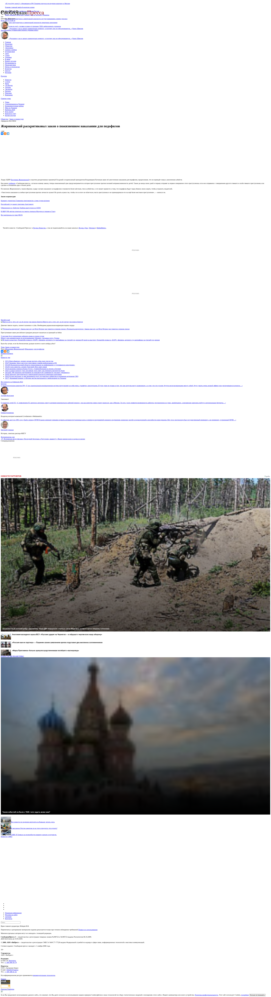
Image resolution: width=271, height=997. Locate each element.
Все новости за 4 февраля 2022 (12, 382)
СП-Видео (9, 85)
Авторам (8, 917)
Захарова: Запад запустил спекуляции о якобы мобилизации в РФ (31, 363)
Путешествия (10, 52)
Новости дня (5, 357)
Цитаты (8, 91)
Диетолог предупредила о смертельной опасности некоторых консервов (33, 374)
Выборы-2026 (10, 110)
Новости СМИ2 (6, 836)
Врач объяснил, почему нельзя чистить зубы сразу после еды (29, 361)
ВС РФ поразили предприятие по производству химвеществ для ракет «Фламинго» (37, 372)
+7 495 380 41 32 (11, 972)
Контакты (8, 919)
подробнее (245, 995)
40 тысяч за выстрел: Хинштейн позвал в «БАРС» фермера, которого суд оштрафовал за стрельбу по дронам (120, 340)
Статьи (7, 82)
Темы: (7, 102)
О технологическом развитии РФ (13, 386)
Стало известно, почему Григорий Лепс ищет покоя (26, 367)
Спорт (7, 55)
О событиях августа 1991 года (12, 420)
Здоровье (8, 57)
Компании (9, 95)
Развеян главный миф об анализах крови (20, 7)
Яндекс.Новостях (39, 228)
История (8, 72)
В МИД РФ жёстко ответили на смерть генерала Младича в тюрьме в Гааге (28, 211)
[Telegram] (8, 133)
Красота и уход (10, 113)
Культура (8, 69)
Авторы (8, 87)
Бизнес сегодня (10, 61)
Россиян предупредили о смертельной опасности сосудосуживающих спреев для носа (36, 19)
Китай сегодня (10, 115)
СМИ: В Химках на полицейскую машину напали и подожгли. (34, 835)
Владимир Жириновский (20, 180)
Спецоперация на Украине (14, 104)
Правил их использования (87, 930)
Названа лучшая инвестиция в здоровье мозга (21, 30)
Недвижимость (10, 63)
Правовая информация (13, 913)
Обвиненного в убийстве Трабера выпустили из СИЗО (21, 208)
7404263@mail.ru (12, 970)
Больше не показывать (257, 995)
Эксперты (8, 89)
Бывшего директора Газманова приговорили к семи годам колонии (25, 201)
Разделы (4, 76)
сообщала (11, 183)
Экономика (9, 48)
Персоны (8, 93)
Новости (8, 80)
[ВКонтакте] (2, 133)
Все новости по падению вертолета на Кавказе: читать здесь (33, 822)
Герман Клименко (7, 413)
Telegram (92, 228)
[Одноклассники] (5, 133)
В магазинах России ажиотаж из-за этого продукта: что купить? (34, 828)
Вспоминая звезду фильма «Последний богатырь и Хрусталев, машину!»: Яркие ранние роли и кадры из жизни (44, 439)
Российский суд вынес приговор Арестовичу (17, 204)
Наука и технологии (12, 67)
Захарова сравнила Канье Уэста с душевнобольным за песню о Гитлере (33, 369)
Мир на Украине (11, 108)
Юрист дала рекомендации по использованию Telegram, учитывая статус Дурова (30, 338)
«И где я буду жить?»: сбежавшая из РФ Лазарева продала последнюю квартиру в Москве (37, 3)
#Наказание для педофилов (34, 349)
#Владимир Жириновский (14, 349)
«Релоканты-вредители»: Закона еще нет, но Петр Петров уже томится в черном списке (98, 329)
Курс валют (9, 112)
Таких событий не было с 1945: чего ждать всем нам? (26, 812)
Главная (8, 42)
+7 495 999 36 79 (11, 962)
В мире (7, 59)
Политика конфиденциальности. (206, 995)
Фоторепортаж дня (8, 437)
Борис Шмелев (77, 28)
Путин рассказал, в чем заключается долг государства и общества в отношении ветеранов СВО (41, 376)
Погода (7, 71)
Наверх (3, 979)
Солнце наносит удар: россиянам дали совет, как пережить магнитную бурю (35, 371)
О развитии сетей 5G (8, 403)
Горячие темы (6, 98)
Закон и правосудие (16, 119)
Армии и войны (11, 50)
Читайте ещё (5, 320)
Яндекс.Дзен (83, 228)
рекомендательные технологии (44, 975)
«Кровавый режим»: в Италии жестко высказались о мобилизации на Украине (35, 378)
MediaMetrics (101, 228)
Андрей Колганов (7, 395)
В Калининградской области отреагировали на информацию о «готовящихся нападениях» (40, 365)
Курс (2, 20)
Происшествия (10, 65)
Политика (8, 44)
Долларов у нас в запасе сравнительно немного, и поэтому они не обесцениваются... (40, 28)
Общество (8, 46)
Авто (7, 53)
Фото (7, 83)
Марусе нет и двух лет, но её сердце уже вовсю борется (63, 322)
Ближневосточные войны (14, 106)
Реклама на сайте (11, 915)
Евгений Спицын (7, 430)
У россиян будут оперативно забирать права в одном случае (22, 336)
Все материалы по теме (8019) (12, 215)
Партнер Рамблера (7, 989)
